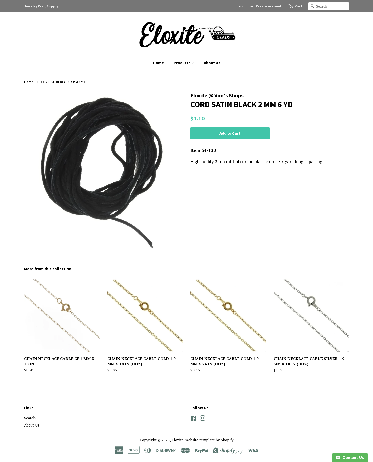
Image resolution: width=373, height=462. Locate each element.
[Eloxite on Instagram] (202, 419)
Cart (298, 6)
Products (182, 62)
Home (158, 62)
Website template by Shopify (209, 440)
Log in (242, 6)
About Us (212, 62)
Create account (269, 6)
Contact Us (352, 457)
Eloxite (178, 440)
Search (30, 418)
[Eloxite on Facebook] (193, 419)
